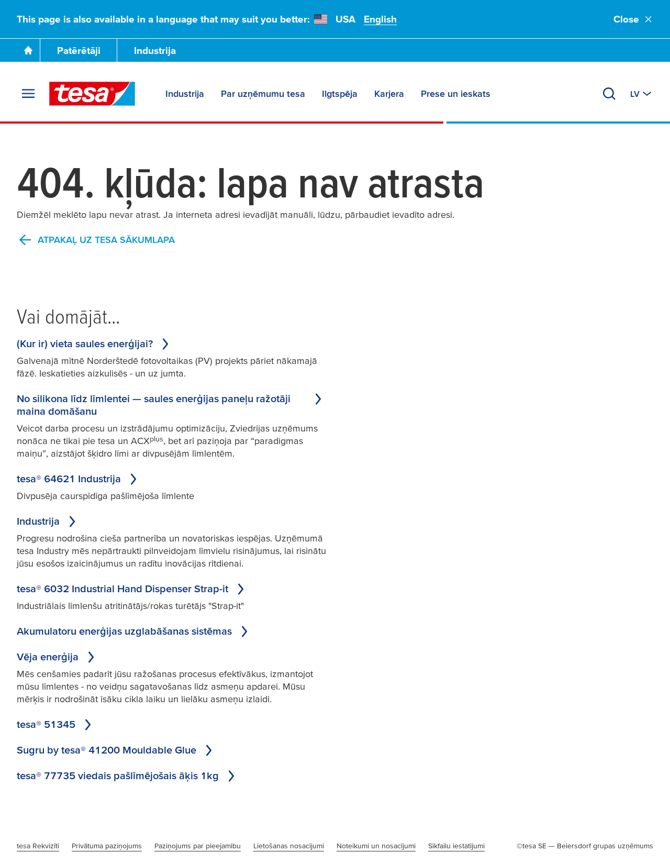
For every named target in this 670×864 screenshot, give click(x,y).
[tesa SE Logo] (92, 94)
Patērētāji (78, 50)
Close (626, 19)
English (380, 19)
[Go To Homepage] (28, 50)
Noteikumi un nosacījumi (376, 845)
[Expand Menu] (28, 93)
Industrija (155, 50)
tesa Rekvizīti (38, 845)
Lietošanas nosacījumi (288, 845)
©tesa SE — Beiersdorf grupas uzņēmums (585, 845)
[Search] (609, 93)
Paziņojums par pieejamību (197, 845)
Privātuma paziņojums (107, 845)
